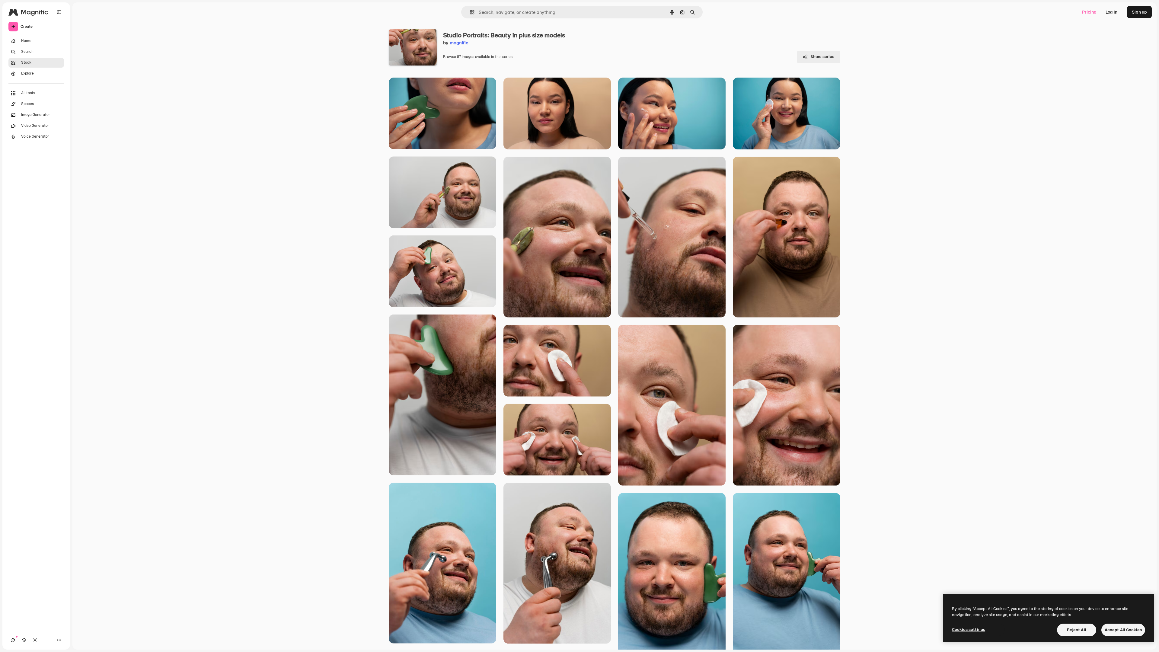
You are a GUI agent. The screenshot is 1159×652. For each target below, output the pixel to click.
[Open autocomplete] (469, 12)
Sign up (1139, 12)
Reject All (1076, 629)
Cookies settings (968, 629)
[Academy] (24, 640)
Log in (1111, 12)
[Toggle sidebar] (59, 12)
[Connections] (13, 640)
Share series (822, 56)
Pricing (1089, 12)
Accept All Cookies (1123, 629)
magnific (459, 43)
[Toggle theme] (35, 640)
